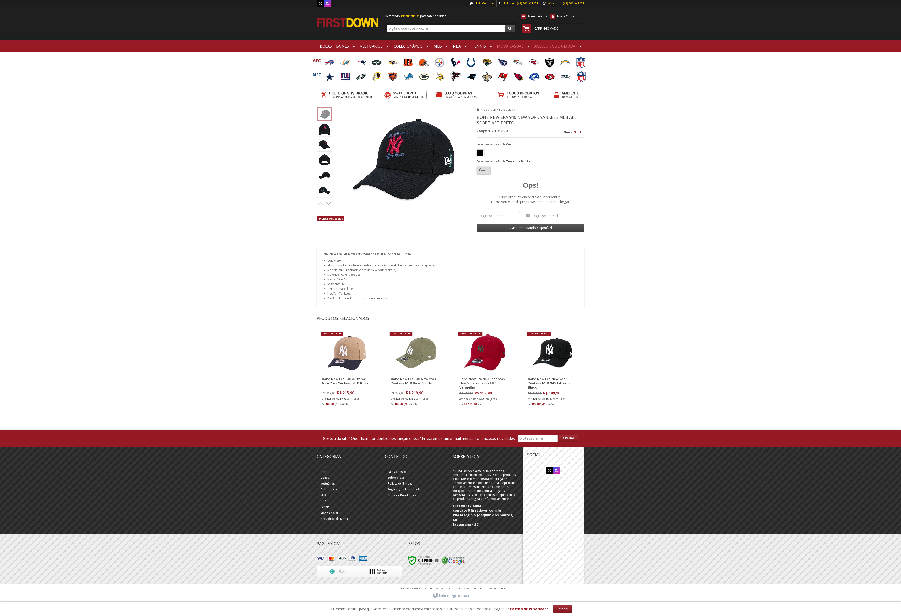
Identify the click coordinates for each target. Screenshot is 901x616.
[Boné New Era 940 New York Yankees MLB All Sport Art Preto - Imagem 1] (324, 114)
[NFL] (580, 61)
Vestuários (328, 484)
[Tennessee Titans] (503, 61)
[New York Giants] (346, 75)
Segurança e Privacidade (404, 489)
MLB (493, 109)
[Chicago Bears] (393, 75)
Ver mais (349, 388)
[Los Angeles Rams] (534, 75)
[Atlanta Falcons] (456, 75)
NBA (323, 501)
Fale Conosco (484, 3)
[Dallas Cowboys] (330, 75)
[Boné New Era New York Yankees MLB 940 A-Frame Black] (552, 370)
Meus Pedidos (537, 16)
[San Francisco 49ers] (550, 75)
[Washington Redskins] (377, 75)
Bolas (324, 472)
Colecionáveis (330, 489)
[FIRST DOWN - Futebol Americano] (347, 22)
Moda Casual (329, 513)
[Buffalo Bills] (330, 61)
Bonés (325, 478)
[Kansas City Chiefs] (534, 61)
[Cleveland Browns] (424, 61)
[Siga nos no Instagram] (327, 4)
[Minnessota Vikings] (440, 75)
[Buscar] (510, 28)
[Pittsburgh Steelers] (440, 61)
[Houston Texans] (455, 61)
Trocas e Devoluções (402, 495)
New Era (579, 132)
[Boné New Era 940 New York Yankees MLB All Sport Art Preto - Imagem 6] (324, 190)
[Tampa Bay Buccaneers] (503, 75)
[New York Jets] (377, 61)
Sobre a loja (396, 478)
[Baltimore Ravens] (393, 61)
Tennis (325, 507)
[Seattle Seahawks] (566, 75)
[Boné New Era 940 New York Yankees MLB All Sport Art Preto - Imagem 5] (324, 175)
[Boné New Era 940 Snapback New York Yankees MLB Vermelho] (484, 370)
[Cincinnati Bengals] (408, 61)
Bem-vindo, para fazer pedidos (415, 16)
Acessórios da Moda (334, 519)
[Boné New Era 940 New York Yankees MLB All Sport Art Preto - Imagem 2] (324, 129)
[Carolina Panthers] (471, 75)
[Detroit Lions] (408, 75)
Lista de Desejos (332, 218)
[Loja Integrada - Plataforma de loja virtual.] (451, 595)
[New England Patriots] (361, 61)
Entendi (562, 609)
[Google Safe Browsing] (453, 560)
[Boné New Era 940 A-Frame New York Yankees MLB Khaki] (347, 370)
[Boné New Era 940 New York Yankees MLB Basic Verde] (415, 370)
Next (329, 203)
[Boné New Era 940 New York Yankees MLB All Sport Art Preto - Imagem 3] (324, 144)
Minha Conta (565, 16)
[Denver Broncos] (518, 61)
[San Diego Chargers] (565, 61)
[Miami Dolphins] (345, 61)
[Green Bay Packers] (424, 75)
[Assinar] (568, 438)
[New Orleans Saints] (487, 75)
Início (483, 109)
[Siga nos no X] (320, 4)
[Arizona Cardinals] (519, 75)
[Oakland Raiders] (550, 61)
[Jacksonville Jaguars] (487, 61)
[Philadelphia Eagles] (361, 75)
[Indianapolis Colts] (471, 61)
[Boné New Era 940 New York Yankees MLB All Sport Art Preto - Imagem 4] (324, 160)
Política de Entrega (400, 484)
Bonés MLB (506, 109)
